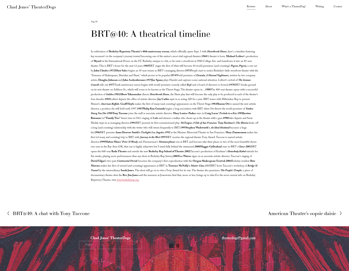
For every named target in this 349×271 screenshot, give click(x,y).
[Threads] (178, 246)
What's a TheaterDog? (294, 7)
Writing (319, 7)
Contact (338, 7)
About (268, 7)
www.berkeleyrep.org (128, 180)
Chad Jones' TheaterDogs (31, 7)
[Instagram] (171, 246)
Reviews (251, 7)
